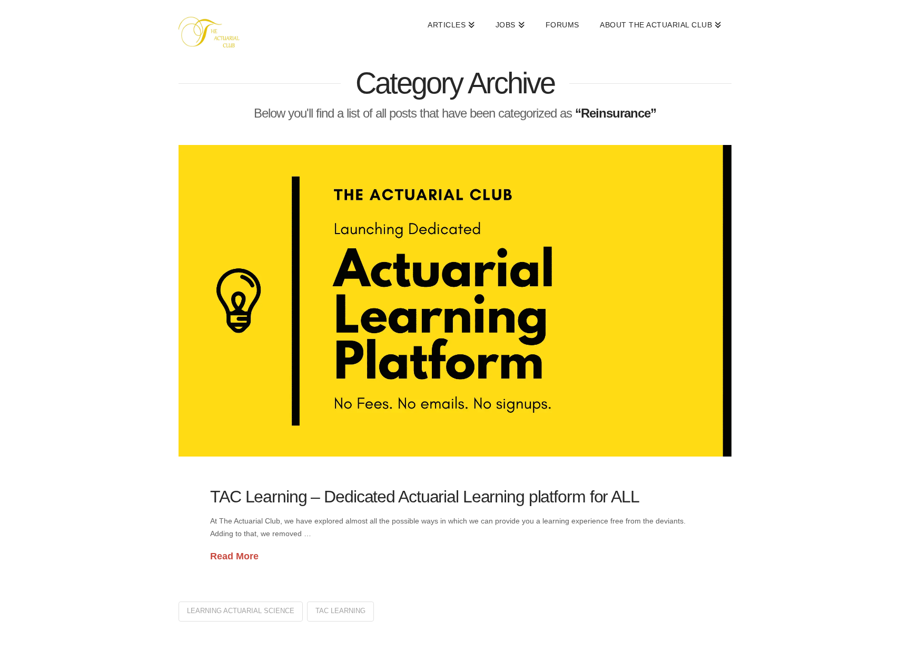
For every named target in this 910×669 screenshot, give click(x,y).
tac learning (340, 611)
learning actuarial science (240, 611)
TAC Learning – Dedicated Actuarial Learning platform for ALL (424, 496)
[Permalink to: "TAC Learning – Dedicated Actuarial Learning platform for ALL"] (455, 301)
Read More (234, 556)
